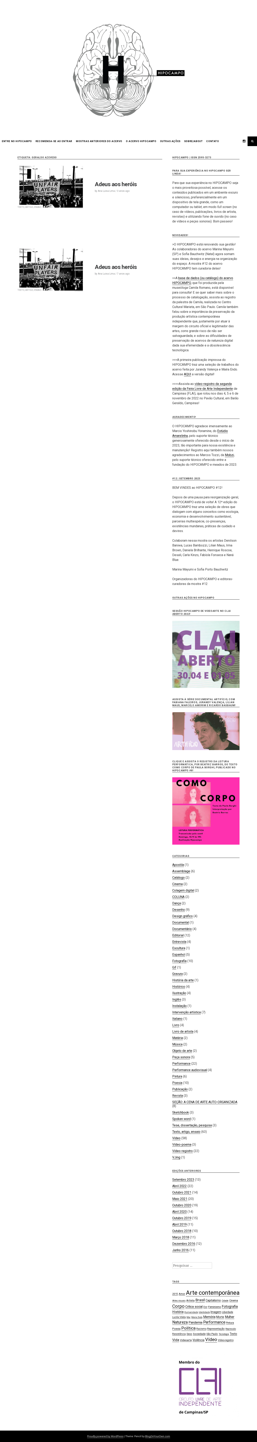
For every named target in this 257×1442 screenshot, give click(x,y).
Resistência (179, 1334)
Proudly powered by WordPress (105, 1436)
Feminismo (214, 1306)
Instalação (179, 1006)
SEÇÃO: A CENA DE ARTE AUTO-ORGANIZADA (204, 1102)
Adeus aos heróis (116, 184)
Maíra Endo (196, 1317)
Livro (175, 1025)
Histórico (178, 987)
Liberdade (227, 1312)
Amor (182, 1293)
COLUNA (178, 897)
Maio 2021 (179, 1199)
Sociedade (199, 1333)
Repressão (230, 1329)
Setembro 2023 (183, 1179)
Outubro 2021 (181, 1192)
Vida (175, 1340)
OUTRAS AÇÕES (170, 141)
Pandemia (195, 1322)
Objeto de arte (182, 1051)
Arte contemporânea (213, 1292)
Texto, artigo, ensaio (29, 207)
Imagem (216, 1312)
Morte (220, 1317)
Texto (233, 1333)
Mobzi (229, 455)
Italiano (177, 1019)
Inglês (176, 999)
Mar (189, 1317)
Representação (216, 1328)
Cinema (177, 884)
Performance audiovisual (189, 1070)
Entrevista (179, 942)
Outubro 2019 (181, 1218)
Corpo (178, 1306)
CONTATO (212, 141)
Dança (176, 903)
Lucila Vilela (179, 1317)
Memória (209, 1317)
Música (177, 1044)
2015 (175, 1293)
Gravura (177, 974)
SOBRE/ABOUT (193, 141)
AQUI (187, 374)
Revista (177, 1096)
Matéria (177, 1038)
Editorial (178, 935)
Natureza (180, 1322)
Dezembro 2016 (183, 1244)
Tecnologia (224, 1334)
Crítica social (194, 1307)
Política (188, 1328)
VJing (176, 1157)
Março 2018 (180, 1237)
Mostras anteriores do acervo (99, 141)
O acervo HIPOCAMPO (141, 141)
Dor (205, 1306)
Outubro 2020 (181, 1205)
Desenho (178, 910)
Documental (180, 922)
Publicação (180, 1089)
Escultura (178, 948)
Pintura (177, 1076)
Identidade (204, 1312)
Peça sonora (181, 1057)
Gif (174, 967)
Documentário (182, 929)
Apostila (178, 865)
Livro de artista (182, 1031)
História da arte (183, 980)
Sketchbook (180, 1112)
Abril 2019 (179, 1224)
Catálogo (178, 878)
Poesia (177, 1083)
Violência (198, 1340)
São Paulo (212, 1333)
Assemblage (181, 871)
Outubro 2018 (181, 1231)
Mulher (229, 1317)
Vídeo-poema (181, 1144)
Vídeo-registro (182, 1151)
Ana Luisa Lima (106, 191)
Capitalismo (213, 1300)
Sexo (189, 1333)
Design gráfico (182, 916)
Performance (181, 1063)
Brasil (200, 1300)
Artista (190, 1300)
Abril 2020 (179, 1212)
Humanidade (191, 1312)
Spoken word (181, 1119)
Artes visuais (179, 1300)
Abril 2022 (179, 1186)
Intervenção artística (186, 1012)
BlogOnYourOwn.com (157, 1436)
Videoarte (186, 1340)
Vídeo (176, 1138)
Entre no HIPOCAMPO (17, 141)
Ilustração (179, 993)
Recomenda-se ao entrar (54, 141)
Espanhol (178, 954)
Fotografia (179, 961)
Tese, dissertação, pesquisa (192, 1125)
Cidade (225, 1300)
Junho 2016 (180, 1250)
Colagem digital (183, 890)
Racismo (201, 1328)
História (178, 1312)
